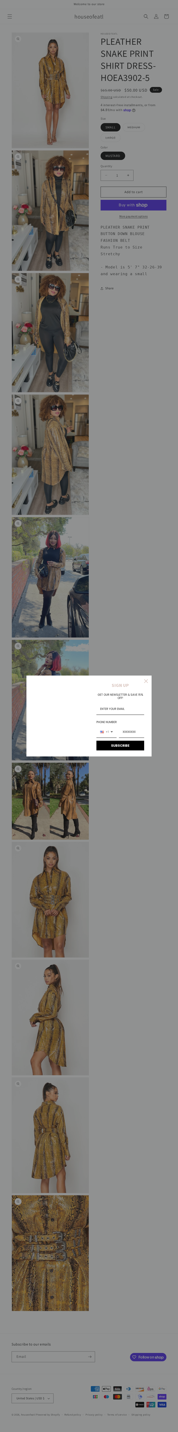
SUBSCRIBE (120, 745)
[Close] (146, 681)
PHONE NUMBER (106, 722)
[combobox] (106, 732)
